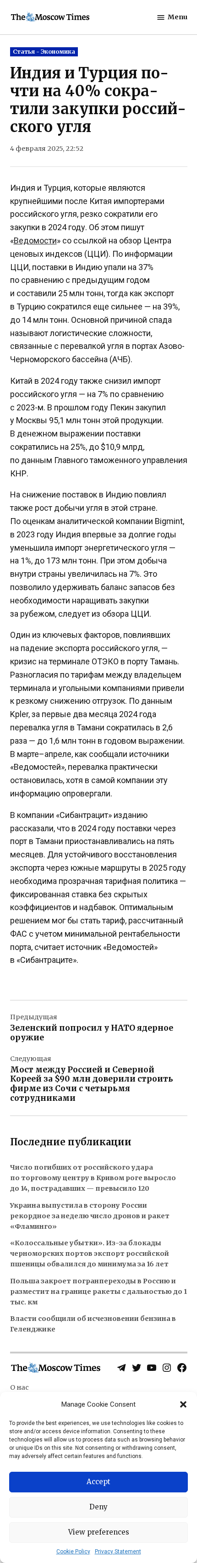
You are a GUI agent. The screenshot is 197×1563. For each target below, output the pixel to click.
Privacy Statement (118, 1551)
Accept (98, 1481)
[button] (183, 1404)
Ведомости (35, 240)
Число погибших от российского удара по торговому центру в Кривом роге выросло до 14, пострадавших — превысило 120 (93, 1178)
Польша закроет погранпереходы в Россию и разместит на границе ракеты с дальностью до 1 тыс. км (98, 1291)
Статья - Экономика (44, 51)
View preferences (98, 1532)
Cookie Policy (73, 1551)
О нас (19, 1387)
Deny (98, 1506)
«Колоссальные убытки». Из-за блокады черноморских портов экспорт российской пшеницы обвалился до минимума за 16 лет (89, 1253)
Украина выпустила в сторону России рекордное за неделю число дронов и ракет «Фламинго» (90, 1216)
